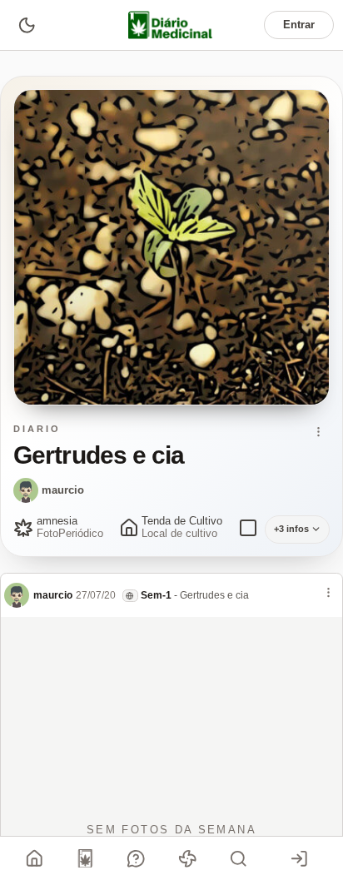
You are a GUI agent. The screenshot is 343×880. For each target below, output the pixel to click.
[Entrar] (299, 858)
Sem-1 (156, 595)
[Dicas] (187, 858)
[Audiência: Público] (130, 595)
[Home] (35, 858)
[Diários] (86, 858)
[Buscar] (238, 858)
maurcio (63, 490)
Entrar (299, 24)
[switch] (26, 24)
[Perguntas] (136, 858)
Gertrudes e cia (214, 595)
